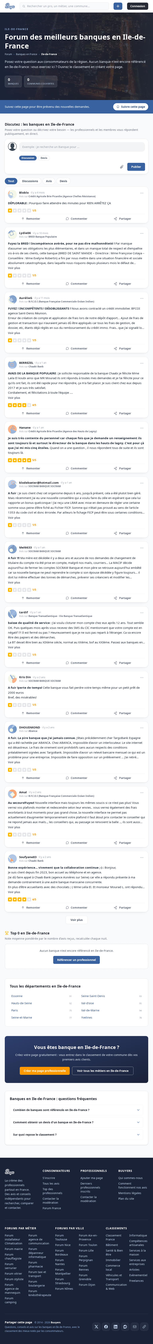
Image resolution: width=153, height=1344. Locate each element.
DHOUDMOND (29, 727)
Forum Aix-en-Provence (88, 1237)
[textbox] (82, 147)
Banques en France (26, 54)
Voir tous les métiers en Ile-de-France (102, 1071)
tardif (23, 612)
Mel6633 (25, 547)
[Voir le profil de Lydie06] (12, 234)
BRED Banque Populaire (42, 236)
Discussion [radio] (28, 158)
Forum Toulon (88, 1245)
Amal (23, 792)
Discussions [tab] (30, 181)
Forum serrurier (11, 1266)
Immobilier (113, 1260)
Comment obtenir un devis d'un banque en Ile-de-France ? (53, 1122)
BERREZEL (26, 363)
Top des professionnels (52, 1191)
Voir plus (14, 268)
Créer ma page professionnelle (45, 1071)
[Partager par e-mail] (135, 1327)
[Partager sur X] (96, 1327)
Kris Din (25, 677)
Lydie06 (25, 233)
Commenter (79, 218)
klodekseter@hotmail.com (39, 483)
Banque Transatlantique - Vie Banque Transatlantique (60, 616)
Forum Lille (86, 1250)
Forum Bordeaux (61, 1252)
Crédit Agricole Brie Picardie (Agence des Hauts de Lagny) (62, 431)
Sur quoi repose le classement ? (35, 1134)
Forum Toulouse (61, 1237)
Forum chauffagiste (13, 1256)
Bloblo (24, 192)
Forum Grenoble (85, 1277)
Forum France (52, 1208)
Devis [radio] (44, 158)
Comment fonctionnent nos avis (132, 1185)
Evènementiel (138, 1275)
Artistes (134, 1269)
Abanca (32, 731)
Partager (125, 218)
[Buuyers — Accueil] (10, 6)
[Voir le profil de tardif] (12, 614)
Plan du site (126, 1198)
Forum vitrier (13, 1273)
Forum (8, 54)
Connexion (137, 6)
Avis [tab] (49, 181)
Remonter (33, 218)
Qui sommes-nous (130, 1178)
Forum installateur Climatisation (13, 1239)
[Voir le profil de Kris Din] (12, 678)
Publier (136, 167)
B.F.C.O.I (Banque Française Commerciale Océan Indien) (61, 301)
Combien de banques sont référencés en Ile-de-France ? (51, 1110)
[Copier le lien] (144, 1327)
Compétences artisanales (138, 1243)
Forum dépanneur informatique (37, 1253)
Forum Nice (63, 1245)
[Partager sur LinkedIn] (116, 1327)
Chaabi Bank (35, 366)
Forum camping (11, 1300)
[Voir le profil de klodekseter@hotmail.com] (12, 484)
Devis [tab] (63, 181)
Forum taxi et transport (37, 1274)
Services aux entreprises (137, 1262)
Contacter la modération (51, 1200)
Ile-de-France (49, 54)
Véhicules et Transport (114, 1277)
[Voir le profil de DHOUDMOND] (12, 729)
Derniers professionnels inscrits (90, 1187)
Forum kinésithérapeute (39, 1293)
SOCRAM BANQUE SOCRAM (44, 486)
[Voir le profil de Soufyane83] (12, 858)
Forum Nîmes (64, 1289)
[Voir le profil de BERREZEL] (12, 364)
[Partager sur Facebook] (106, 1327)
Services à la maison (137, 1252)
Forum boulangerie (36, 1283)
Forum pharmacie (35, 1264)
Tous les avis (51, 1183)
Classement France (113, 1237)
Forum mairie (14, 1249)
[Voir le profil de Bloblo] (12, 194)
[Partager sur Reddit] (125, 1327)
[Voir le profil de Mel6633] (12, 549)
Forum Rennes (84, 1267)
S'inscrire (49, 1178)
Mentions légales (129, 1193)
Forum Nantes (60, 1262)
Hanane (25, 427)
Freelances (136, 1281)
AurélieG (25, 298)
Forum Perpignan (86, 1258)
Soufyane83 (28, 857)
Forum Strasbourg (62, 1281)
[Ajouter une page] (118, 6)
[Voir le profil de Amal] (12, 794)
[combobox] (64, 6)
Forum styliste (14, 1279)
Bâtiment (112, 1245)
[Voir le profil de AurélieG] (12, 299)
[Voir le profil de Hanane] (12, 429)
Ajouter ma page (91, 1178)
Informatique (138, 1235)
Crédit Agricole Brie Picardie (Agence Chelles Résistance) (62, 196)
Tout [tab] (11, 181)
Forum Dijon (87, 1285)
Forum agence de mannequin (12, 1288)
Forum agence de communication (38, 1239)
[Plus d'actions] (142, 193)
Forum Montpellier (63, 1271)
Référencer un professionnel (76, 960)
